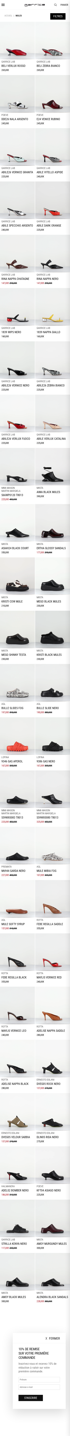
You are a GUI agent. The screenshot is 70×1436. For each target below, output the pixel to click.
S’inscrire (30, 1398)
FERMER (52, 1339)
